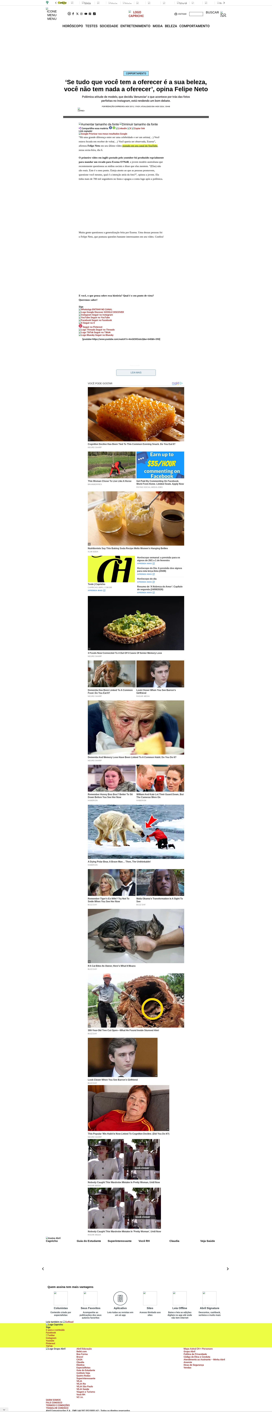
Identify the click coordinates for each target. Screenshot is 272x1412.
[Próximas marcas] (224, 3)
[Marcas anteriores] (56, 3)
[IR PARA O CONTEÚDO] (70, 14)
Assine (196, 14)
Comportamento (136, 73)
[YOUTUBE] (87, 14)
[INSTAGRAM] (82, 14)
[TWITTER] (78, 14)
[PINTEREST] (91, 14)
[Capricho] (136, 16)
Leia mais (136, 372)
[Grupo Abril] (47, 3)
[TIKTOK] (95, 14)
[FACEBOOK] (74, 14)
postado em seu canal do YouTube (139, 145)
